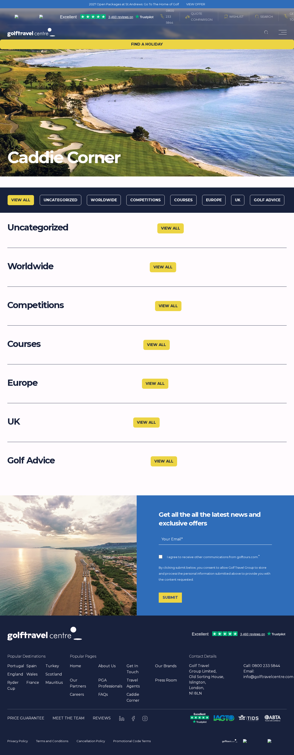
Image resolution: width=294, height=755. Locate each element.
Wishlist (236, 16)
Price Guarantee (25, 718)
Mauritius (54, 682)
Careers (77, 694)
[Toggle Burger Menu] (283, 32)
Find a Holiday (147, 44)
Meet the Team (69, 718)
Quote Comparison (201, 16)
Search (266, 16)
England (15, 674)
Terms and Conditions (52, 741)
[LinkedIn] (121, 718)
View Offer (195, 4)
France (32, 682)
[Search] (266, 32)
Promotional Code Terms (132, 741)
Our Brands (165, 666)
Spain (31, 666)
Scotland (53, 674)
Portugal (15, 666)
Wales (31, 674)
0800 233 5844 (170, 16)
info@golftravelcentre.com (268, 677)
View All (170, 228)
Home (75, 666)
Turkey (52, 666)
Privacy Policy (17, 741)
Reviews (102, 718)
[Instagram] (145, 718)
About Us (107, 666)
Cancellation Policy (90, 741)
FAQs (103, 694)
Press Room (166, 680)
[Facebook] (133, 718)
